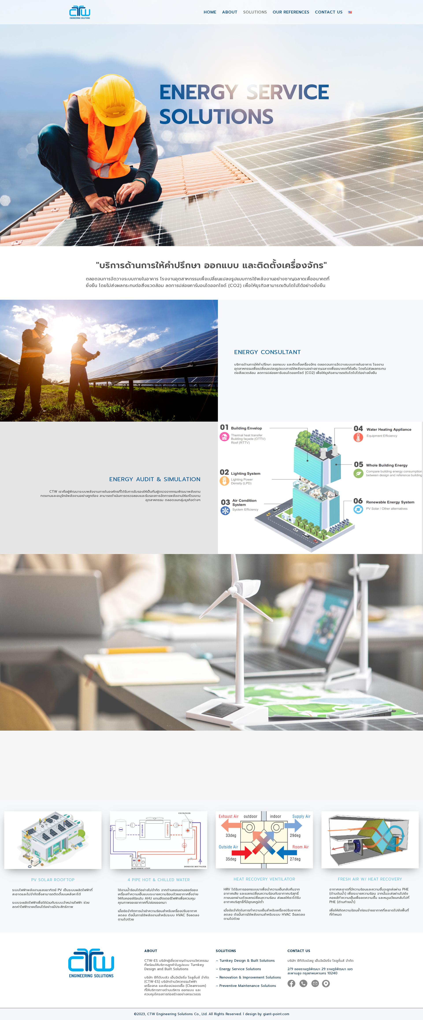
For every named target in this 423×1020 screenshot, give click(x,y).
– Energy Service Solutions (238, 969)
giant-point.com (276, 1014)
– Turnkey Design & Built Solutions (245, 960)
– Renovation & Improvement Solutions (248, 977)
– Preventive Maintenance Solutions (246, 985)
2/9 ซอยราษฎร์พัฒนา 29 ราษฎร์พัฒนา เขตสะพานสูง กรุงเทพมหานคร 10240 (320, 971)
